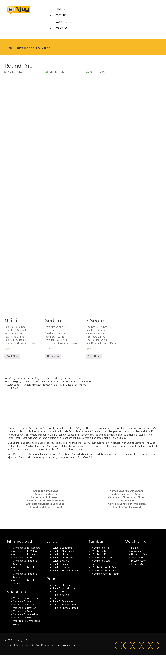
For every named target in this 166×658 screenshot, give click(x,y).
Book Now (12, 356)
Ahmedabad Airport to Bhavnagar (45, 504)
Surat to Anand (126, 500)
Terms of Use (77, 645)
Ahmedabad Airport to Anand (127, 491)
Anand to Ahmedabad (45, 491)
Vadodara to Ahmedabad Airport (127, 497)
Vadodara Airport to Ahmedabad (46, 500)
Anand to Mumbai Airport (127, 507)
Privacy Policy (60, 645)
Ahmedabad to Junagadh (45, 497)
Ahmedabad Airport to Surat (46, 507)
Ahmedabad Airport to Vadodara (127, 504)
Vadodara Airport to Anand (127, 494)
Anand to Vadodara (46, 494)
